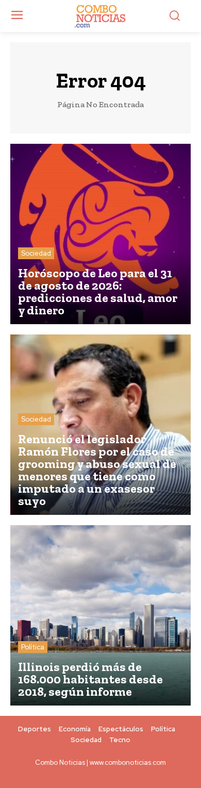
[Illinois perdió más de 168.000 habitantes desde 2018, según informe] (100, 615)
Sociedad (36, 253)
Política (32, 647)
